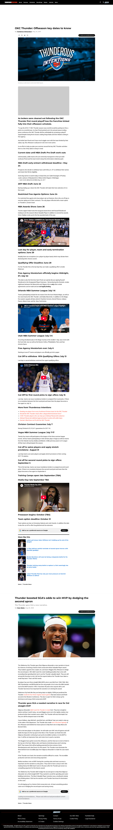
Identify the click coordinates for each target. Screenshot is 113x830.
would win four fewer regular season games (37, 695)
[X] (103, 2)
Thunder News (27, 584)
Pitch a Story (21, 818)
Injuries (51, 2)
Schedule (32, 2)
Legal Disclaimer (90, 818)
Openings (41, 816)
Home (19, 584)
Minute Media (9, 825)
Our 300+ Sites (74, 816)
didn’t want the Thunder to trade (40, 710)
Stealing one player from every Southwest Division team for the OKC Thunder (43, 411)
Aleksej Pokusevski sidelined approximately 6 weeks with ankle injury (41, 418)
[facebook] (100, 2)
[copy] (27, 35)
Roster (45, 2)
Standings (39, 2)
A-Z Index (41, 821)
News (20, 2)
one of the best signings (59, 722)
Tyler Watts (21, 608)
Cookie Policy (74, 818)
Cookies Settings (58, 821)
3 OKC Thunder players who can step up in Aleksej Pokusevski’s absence (42, 416)
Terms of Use (57, 818)
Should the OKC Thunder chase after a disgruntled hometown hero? (40, 413)
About (19, 816)
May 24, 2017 (41, 180)
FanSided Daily (89, 816)
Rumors (26, 2)
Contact (55, 816)
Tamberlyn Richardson (24, 31)
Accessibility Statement (25, 821)
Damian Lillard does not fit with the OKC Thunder (35, 420)
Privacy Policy (43, 818)
